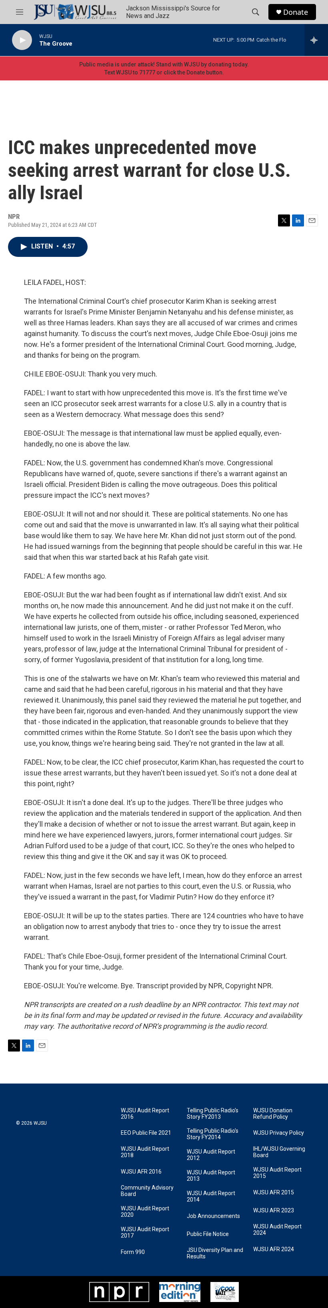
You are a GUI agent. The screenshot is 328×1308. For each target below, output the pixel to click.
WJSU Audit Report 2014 (211, 1196)
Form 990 (133, 1252)
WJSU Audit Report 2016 (145, 1114)
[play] (22, 40)
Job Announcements (213, 1216)
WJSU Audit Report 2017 (145, 1232)
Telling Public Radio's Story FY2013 (212, 1114)
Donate (295, 12)
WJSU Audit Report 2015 (277, 1173)
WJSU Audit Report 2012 (211, 1155)
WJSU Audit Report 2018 (145, 1152)
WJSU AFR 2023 (273, 1211)
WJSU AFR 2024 (273, 1249)
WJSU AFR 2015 (273, 1193)
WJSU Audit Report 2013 (211, 1176)
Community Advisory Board (147, 1191)
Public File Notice (208, 1234)
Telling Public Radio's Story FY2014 (212, 1134)
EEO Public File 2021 (146, 1133)
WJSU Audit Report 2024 (277, 1230)
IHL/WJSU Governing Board (279, 1152)
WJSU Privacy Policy (278, 1133)
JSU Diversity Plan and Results (215, 1253)
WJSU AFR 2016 (141, 1172)
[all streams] (316, 40)
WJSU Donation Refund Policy (272, 1114)
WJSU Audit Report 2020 (145, 1212)
